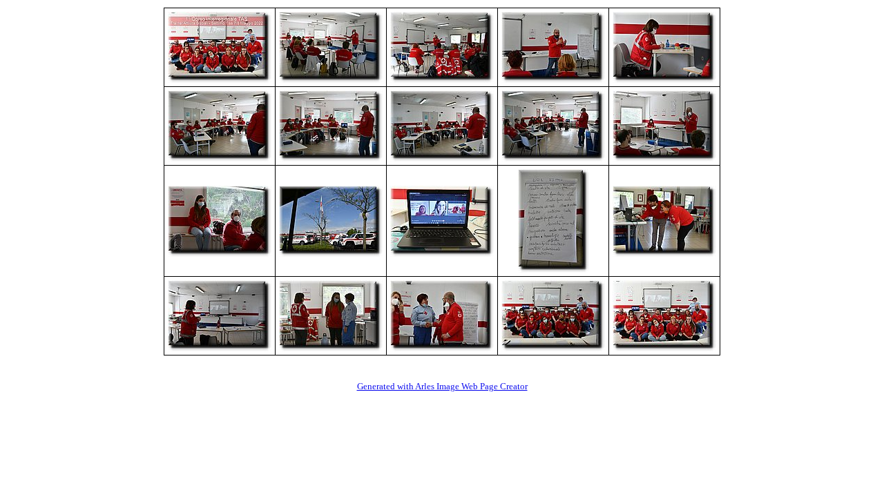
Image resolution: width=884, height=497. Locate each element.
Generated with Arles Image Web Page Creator (442, 386)
